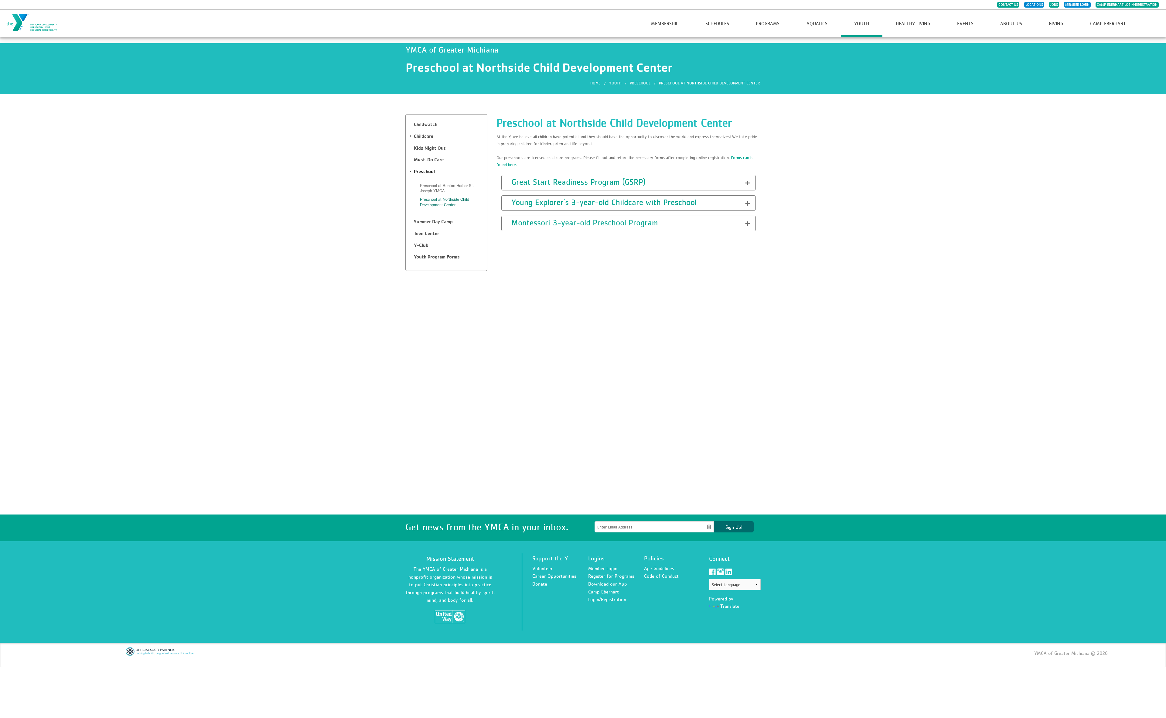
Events (965, 23)
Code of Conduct (661, 576)
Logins (596, 558)
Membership (665, 23)
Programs (767, 23)
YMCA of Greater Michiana (35, 23)
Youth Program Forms (437, 257)
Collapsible (520, 181)
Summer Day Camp (433, 221)
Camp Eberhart (1108, 23)
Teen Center (426, 233)
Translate (729, 606)
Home (595, 83)
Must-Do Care (429, 159)
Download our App (607, 583)
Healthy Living (913, 23)
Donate (539, 583)
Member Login (1077, 4)
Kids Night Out (430, 148)
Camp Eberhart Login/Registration (1127, 4)
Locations (1034, 4)
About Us (1011, 23)
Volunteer (542, 568)
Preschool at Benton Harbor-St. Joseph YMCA (447, 188)
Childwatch (425, 124)
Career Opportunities (554, 576)
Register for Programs (611, 576)
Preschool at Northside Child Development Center (709, 83)
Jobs (1054, 4)
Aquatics (816, 23)
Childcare (423, 136)
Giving (1056, 23)
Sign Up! (733, 527)
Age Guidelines (659, 568)
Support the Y (550, 558)
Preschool (640, 83)
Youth (861, 23)
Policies (654, 558)
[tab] (446, 124)
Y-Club (421, 245)
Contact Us (1008, 4)
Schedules (717, 23)
